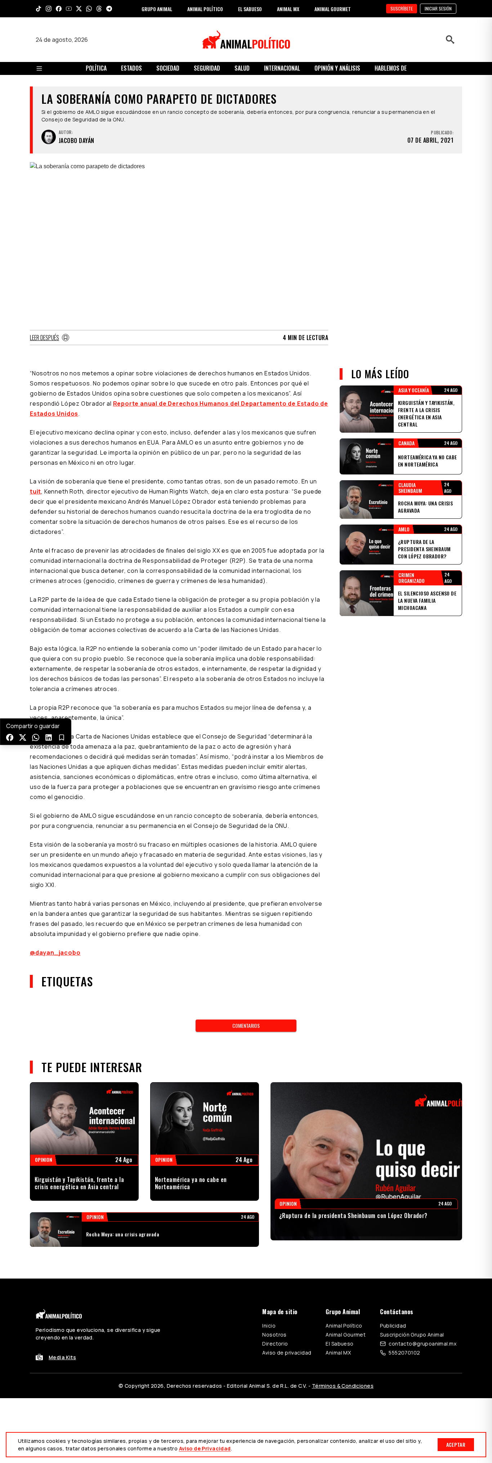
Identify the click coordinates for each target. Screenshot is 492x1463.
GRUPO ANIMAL (157, 9)
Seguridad (207, 68)
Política (96, 68)
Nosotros (274, 1334)
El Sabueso (339, 1343)
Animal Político (344, 1325)
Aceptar (455, 1444)
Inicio (269, 1325)
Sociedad (167, 68)
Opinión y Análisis (337, 68)
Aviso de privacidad (286, 1352)
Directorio (275, 1343)
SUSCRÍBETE (401, 8)
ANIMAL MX (288, 9)
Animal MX (338, 1352)
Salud (242, 68)
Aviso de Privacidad (205, 1448)
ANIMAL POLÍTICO (205, 9)
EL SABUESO (250, 9)
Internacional (282, 68)
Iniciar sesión (438, 8)
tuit (35, 491)
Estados (131, 68)
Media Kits (62, 1357)
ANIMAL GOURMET (332, 9)
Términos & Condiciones (343, 1385)
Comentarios (246, 1025)
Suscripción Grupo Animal (412, 1334)
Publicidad (393, 1325)
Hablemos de (391, 68)
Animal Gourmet (346, 1334)
